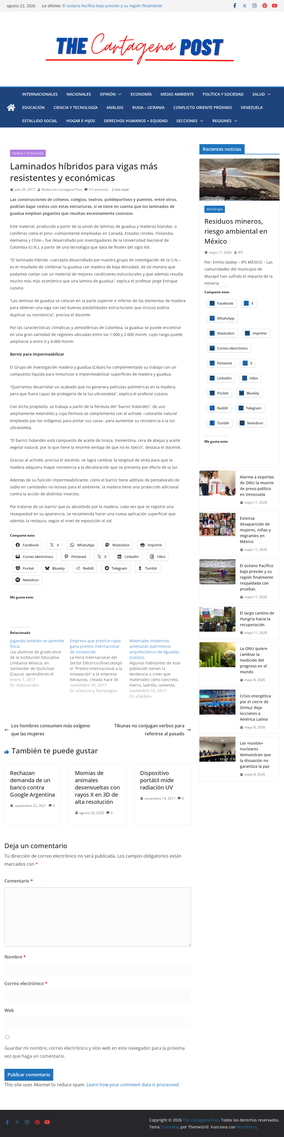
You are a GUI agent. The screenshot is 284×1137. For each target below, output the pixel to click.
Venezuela (252, 107)
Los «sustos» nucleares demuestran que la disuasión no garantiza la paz (255, 754)
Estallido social (39, 120)
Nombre (15, 957)
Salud (258, 94)
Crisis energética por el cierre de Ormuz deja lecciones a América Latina (255, 707)
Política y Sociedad (223, 94)
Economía (141, 94)
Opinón (108, 94)
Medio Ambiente (177, 94)
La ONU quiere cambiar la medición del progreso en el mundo (253, 660)
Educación (33, 107)
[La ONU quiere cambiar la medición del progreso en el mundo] (217, 664)
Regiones (222, 120)
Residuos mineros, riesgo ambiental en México (235, 231)
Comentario (18, 881)
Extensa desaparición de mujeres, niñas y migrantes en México (255, 530)
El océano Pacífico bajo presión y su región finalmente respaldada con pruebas (256, 577)
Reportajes (215, 209)
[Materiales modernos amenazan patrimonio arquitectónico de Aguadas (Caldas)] (159, 668)
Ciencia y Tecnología (76, 107)
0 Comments (98, 189)
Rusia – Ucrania (148, 107)
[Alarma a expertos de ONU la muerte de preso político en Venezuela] (217, 490)
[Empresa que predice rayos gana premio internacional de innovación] (100, 666)
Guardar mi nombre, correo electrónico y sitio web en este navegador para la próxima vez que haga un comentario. (94, 1052)
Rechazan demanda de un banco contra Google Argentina (32, 783)
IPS (240, 252)
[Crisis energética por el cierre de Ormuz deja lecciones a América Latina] (217, 712)
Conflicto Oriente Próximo (202, 107)
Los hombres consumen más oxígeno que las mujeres (50, 730)
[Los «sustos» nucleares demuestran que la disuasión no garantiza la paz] (217, 759)
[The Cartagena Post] (11, 107)
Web (9, 1010)
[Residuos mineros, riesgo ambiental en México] (239, 180)
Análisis (114, 107)
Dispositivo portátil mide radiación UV (157, 780)
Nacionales (79, 94)
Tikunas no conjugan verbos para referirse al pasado (149, 730)
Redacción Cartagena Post (62, 189)
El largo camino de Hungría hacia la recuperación (257, 618)
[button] (119, 94)
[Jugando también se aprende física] (40, 663)
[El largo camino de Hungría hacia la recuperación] (217, 623)
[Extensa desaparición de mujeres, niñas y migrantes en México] (217, 534)
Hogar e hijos (80, 120)
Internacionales (40, 94)
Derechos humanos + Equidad (136, 120)
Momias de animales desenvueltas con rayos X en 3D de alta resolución (97, 787)
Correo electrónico (25, 983)
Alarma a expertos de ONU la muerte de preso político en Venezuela (257, 485)
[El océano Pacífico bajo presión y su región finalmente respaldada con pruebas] (217, 581)
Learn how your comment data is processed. (133, 1085)
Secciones (186, 120)
